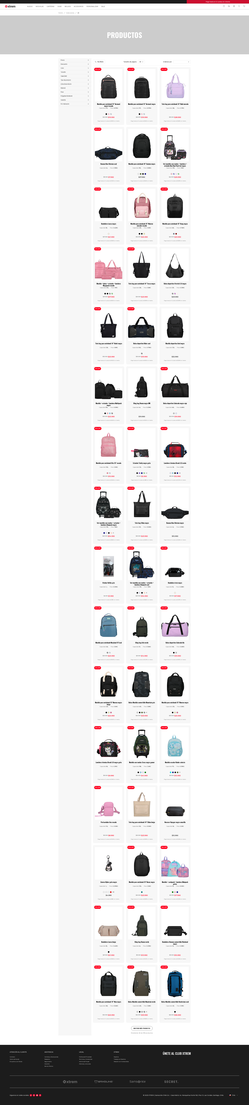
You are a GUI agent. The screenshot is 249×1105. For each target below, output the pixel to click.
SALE (103, 6)
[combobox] (232, 1095)
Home (60, 13)
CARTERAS (50, 6)
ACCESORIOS (78, 6)
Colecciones (70, 13)
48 (140, 62)
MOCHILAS (40, 6)
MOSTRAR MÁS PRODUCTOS (142, 1028)
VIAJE (59, 6)
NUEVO (30, 6)
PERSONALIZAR (92, 6)
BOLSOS (68, 6)
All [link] (78, 13)
